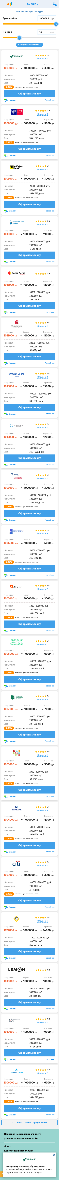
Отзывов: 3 (42, 114)
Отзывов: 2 (42, 377)
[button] (3, 4)
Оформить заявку (29, 93)
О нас (7, 1146)
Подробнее (49, 100)
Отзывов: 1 (42, 59)
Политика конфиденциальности (22, 1134)
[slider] (56, 24)
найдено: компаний (30, 45)
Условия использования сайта (21, 1138)
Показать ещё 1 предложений (31, 1122)
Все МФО (31, 4)
